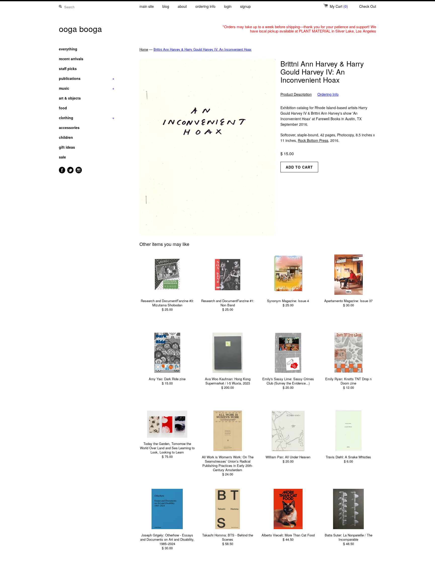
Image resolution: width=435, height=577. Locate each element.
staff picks (68, 68)
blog (165, 6)
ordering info (205, 6)
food (63, 107)
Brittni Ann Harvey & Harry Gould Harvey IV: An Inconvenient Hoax (202, 49)
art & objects (70, 98)
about (182, 6)
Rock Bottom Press (313, 140)
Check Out (367, 6)
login (228, 6)
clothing (86, 117)
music (86, 88)
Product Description (296, 94)
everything (68, 48)
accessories (69, 127)
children (66, 137)
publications (86, 78)
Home (143, 49)
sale (62, 156)
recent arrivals (71, 58)
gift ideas (67, 147)
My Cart (339, 6)
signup (245, 6)
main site (146, 6)
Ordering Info (328, 94)
